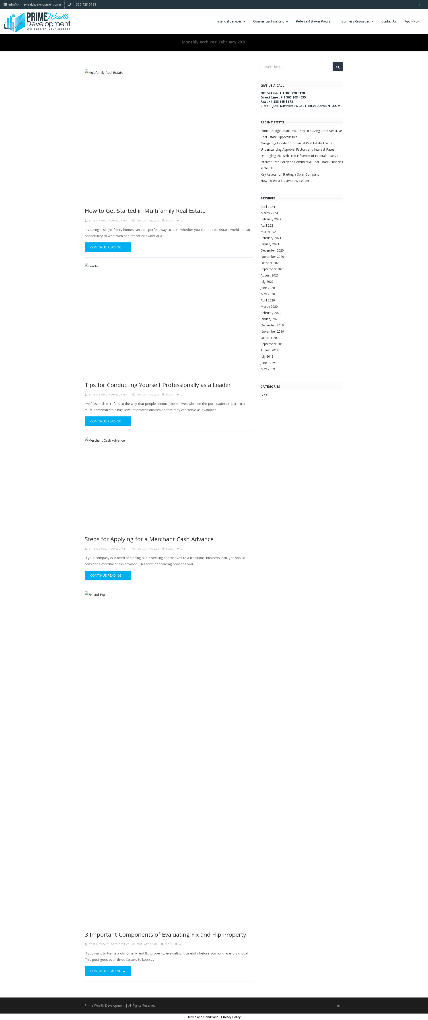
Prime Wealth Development (111, 220)
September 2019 (272, 344)
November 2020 (272, 256)
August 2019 (270, 350)
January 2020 (270, 319)
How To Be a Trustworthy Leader (285, 180)
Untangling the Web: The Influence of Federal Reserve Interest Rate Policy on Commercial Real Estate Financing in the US (302, 162)
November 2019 (272, 331)
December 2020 (272, 250)
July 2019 (267, 356)
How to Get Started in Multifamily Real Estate (145, 211)
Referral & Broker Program (314, 21)
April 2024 (268, 207)
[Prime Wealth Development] (37, 22)
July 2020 (267, 281)
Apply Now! (412, 21)
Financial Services (229, 21)
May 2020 (268, 294)
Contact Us (389, 21)
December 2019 (272, 325)
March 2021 (269, 231)
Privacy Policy (231, 1017)
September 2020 (272, 269)
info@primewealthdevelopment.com (34, 4)
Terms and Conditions (202, 1017)
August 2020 (270, 275)
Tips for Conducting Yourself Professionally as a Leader (158, 385)
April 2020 (268, 300)
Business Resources (356, 21)
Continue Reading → (107, 247)
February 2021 (271, 238)
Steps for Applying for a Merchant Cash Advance (149, 539)
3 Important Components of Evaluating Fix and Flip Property (165, 934)
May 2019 (268, 369)
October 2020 (270, 263)
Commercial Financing (268, 21)
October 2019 (270, 338)
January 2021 (270, 244)
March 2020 (269, 306)
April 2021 (268, 225)
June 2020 (268, 288)
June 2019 (268, 362)
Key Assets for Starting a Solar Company (290, 174)
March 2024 (269, 213)
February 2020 (271, 313)
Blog (169, 220)
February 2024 (271, 219)
